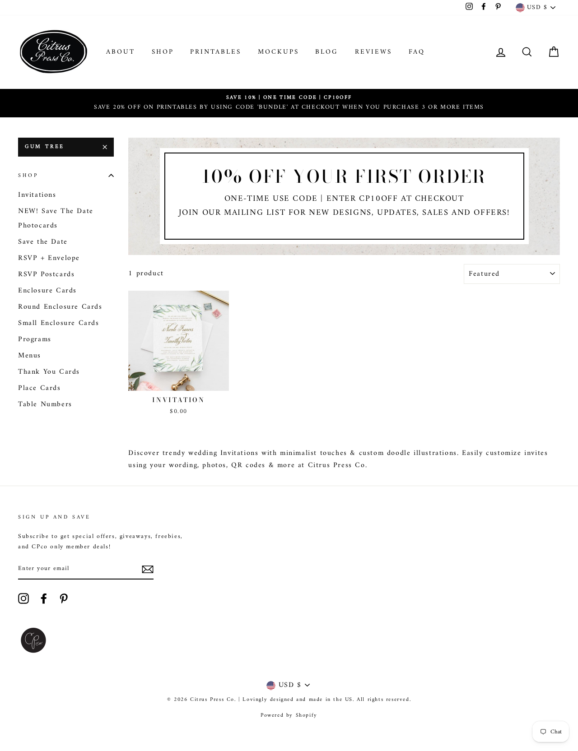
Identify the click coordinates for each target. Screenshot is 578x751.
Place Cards (39, 388)
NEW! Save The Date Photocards (55, 218)
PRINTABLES (215, 52)
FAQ (417, 52)
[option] (289, 103)
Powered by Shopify (289, 715)
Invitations (37, 195)
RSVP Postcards (46, 274)
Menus (29, 355)
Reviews (373, 52)
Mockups (278, 52)
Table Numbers (45, 404)
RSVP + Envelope (49, 258)
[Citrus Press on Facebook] (43, 598)
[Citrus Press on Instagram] (23, 598)
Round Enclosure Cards (60, 307)
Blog (326, 52)
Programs (34, 339)
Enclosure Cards (47, 290)
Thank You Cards (49, 372)
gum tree (45, 147)
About (120, 52)
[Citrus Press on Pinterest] (63, 598)
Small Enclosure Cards (58, 323)
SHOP (163, 52)
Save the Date (43, 242)
